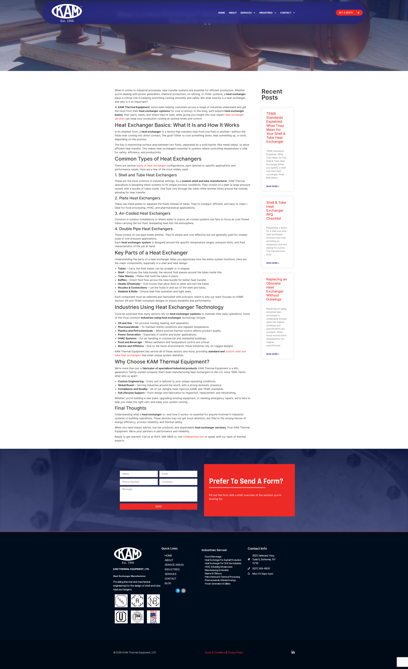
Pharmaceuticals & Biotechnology (220, 580)
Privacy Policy (235, 652)
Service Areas (174, 564)
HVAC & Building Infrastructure (219, 566)
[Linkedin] (177, 590)
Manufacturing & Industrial (216, 570)
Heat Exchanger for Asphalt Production (223, 560)
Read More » (272, 186)
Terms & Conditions (215, 652)
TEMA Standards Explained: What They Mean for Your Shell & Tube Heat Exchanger (275, 128)
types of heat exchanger (151, 165)
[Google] (183, 590)
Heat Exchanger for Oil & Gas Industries (223, 563)
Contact (285, 12)
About (233, 12)
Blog (168, 583)
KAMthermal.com (193, 436)
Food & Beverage (213, 556)
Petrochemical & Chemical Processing (222, 576)
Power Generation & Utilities (217, 583)
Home (221, 12)
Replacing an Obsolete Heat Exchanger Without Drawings (276, 289)
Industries (266, 12)
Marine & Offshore (213, 573)
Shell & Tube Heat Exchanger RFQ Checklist (276, 211)
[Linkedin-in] (293, 652)
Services (246, 12)
